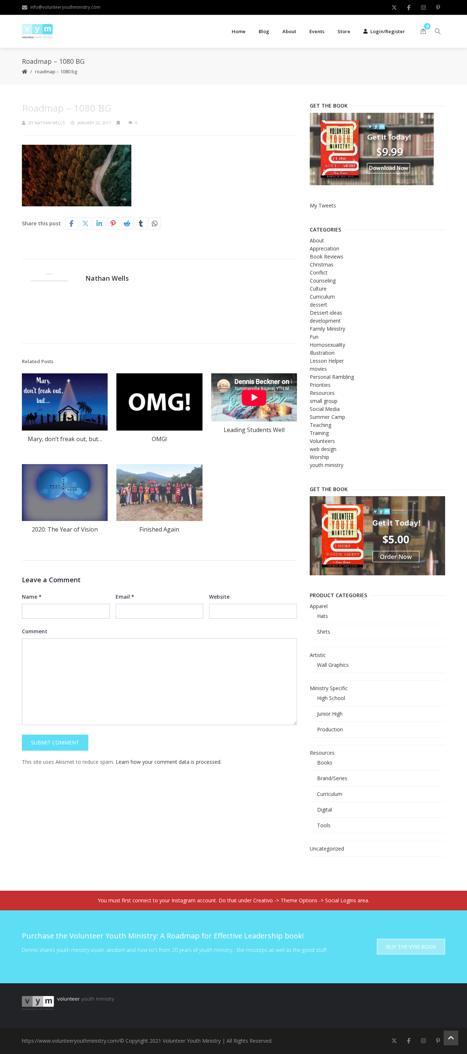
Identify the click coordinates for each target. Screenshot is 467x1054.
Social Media (325, 408)
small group (323, 400)
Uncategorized (327, 848)
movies (318, 368)
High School (331, 698)
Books (324, 762)
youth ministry (326, 465)
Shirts (323, 631)
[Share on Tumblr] (141, 223)
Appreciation (324, 248)
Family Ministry (327, 328)
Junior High (330, 713)
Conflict (319, 272)
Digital (324, 809)
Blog (264, 31)
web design (323, 449)
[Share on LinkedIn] (99, 223)
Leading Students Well (254, 430)
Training (319, 432)
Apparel (319, 606)
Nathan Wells (50, 122)
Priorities (320, 384)
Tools (324, 825)
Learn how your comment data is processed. (168, 761)
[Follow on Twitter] (394, 7)
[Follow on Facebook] (408, 7)
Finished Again (159, 529)
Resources (322, 392)
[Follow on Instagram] (423, 7)
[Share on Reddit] (127, 223)
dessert (318, 304)
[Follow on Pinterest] (438, 7)
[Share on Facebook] (71, 223)
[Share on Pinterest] (113, 223)
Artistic (318, 655)
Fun (314, 336)
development (325, 320)
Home (239, 31)
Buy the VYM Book (411, 946)
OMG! (159, 439)
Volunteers (322, 440)
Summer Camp (327, 416)
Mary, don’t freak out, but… (65, 439)
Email (125, 596)
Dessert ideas (326, 312)
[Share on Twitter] (85, 223)
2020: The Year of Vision (65, 529)
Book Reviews (326, 256)
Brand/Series (332, 778)
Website (219, 596)
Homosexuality (327, 344)
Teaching (320, 424)
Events (316, 31)
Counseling (323, 280)
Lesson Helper (327, 360)
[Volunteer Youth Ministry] (37, 31)
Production (330, 729)
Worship (319, 457)
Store (343, 31)
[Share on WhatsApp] (155, 223)
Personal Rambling (332, 376)
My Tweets (323, 205)
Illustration (322, 352)
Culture (318, 288)
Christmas (321, 264)
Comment (34, 631)
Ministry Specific (329, 688)
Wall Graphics (333, 664)
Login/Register (387, 31)
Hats (322, 615)
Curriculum (322, 296)
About (289, 31)
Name (32, 596)
